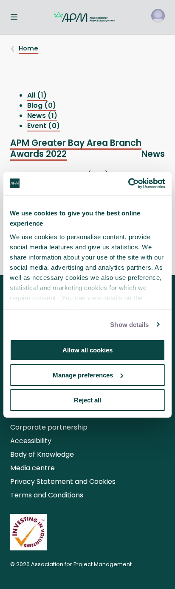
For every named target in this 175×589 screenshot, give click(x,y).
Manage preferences (83, 375)
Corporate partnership (49, 427)
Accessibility (30, 441)
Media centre (32, 468)
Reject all (87, 399)
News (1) (42, 115)
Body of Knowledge (42, 454)
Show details (129, 324)
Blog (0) (41, 105)
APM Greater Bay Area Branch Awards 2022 (75, 148)
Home (28, 48)
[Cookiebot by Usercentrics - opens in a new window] (128, 183)
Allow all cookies (87, 350)
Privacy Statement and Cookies (63, 481)
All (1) (37, 95)
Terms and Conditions (46, 495)
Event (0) (43, 126)
